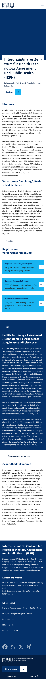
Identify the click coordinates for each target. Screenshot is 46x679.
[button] (23, 267)
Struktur (10, 676)
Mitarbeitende (8, 625)
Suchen (33, 676)
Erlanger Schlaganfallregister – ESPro (17, 613)
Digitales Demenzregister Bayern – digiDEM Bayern (22, 608)
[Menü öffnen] (42, 5)
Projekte (9, 92)
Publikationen (8, 619)
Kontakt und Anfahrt (10, 630)
